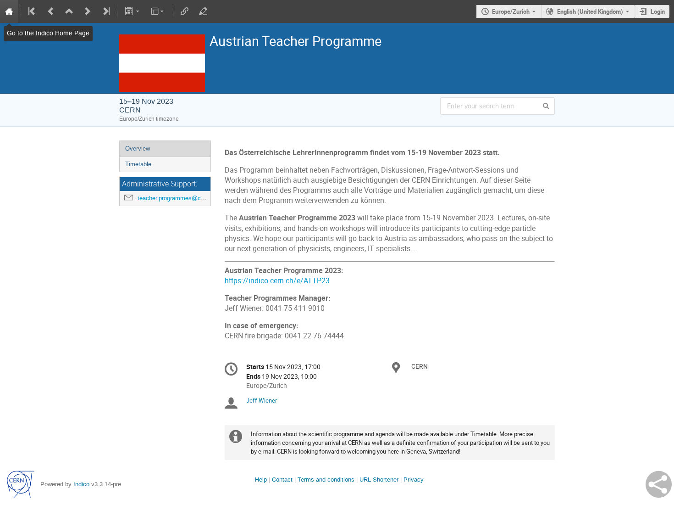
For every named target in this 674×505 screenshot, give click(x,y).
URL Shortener (378, 479)
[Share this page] (659, 484)
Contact (282, 479)
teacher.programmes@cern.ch (177, 198)
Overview (137, 148)
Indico (81, 484)
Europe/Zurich (511, 11)
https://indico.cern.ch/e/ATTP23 (277, 281)
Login (658, 11)
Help (261, 479)
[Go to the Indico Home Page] (9, 11)
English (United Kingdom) (590, 11)
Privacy (413, 479)
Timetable (138, 164)
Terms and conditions (326, 479)
